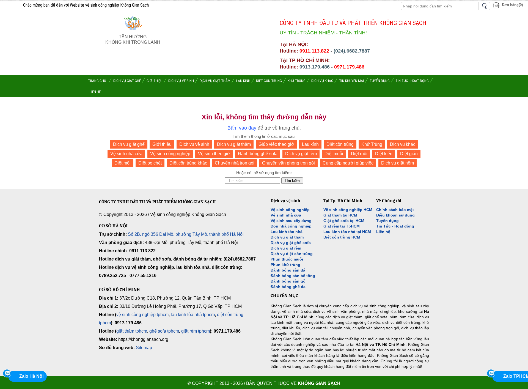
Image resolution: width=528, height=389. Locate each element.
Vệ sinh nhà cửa (126, 153)
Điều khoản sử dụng (395, 215)
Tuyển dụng (387, 220)
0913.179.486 (314, 67)
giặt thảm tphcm (131, 331)
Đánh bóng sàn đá (288, 270)
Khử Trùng (371, 144)
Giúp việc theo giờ (276, 144)
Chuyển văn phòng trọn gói (288, 163)
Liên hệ (383, 231)
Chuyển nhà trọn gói (234, 163)
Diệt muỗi (333, 153)
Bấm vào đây (241, 128)
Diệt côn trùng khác (188, 163)
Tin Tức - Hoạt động (395, 226)
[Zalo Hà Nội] (7, 373)
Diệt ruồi (359, 153)
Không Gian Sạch (319, 383)
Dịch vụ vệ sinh (194, 144)
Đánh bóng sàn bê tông (293, 275)
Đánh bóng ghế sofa (257, 153)
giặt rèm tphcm (195, 331)
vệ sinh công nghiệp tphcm (142, 314)
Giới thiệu (162, 144)
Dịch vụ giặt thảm (234, 144)
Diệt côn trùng (340, 144)
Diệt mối (122, 163)
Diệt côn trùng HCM (341, 237)
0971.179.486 (349, 67)
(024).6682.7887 (352, 51)
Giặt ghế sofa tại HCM (343, 220)
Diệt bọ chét (150, 163)
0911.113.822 (314, 51)
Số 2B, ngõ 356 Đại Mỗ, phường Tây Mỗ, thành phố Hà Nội (186, 234)
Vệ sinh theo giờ (214, 153)
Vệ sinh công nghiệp (170, 153)
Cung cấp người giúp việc (348, 163)
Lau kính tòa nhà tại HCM (347, 231)
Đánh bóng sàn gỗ (288, 281)
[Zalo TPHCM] (491, 373)
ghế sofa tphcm (164, 331)
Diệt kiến (383, 153)
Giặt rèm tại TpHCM (341, 226)
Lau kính (310, 144)
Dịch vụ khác (402, 144)
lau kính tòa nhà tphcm (193, 314)
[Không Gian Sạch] (132, 31)
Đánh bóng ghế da (288, 286)
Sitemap (144, 347)
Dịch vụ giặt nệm (397, 163)
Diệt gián (409, 153)
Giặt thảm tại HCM (340, 215)
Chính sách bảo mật (395, 209)
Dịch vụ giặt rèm (301, 153)
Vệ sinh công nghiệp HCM (347, 209)
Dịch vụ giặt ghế (129, 144)
